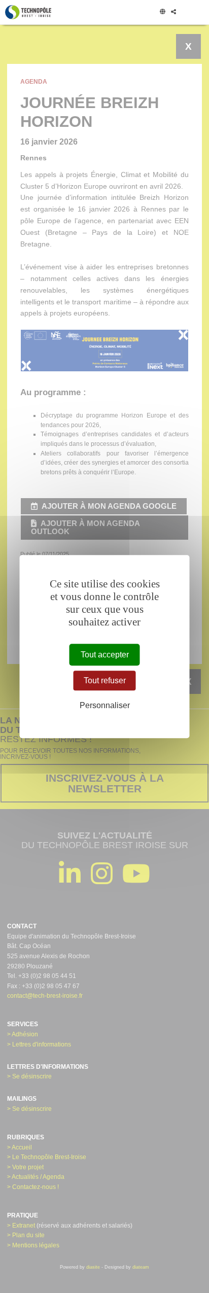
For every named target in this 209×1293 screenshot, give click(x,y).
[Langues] (162, 12)
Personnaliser (105, 705)
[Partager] (173, 12)
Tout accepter (105, 654)
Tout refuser (105, 680)
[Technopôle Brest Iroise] (28, 12)
